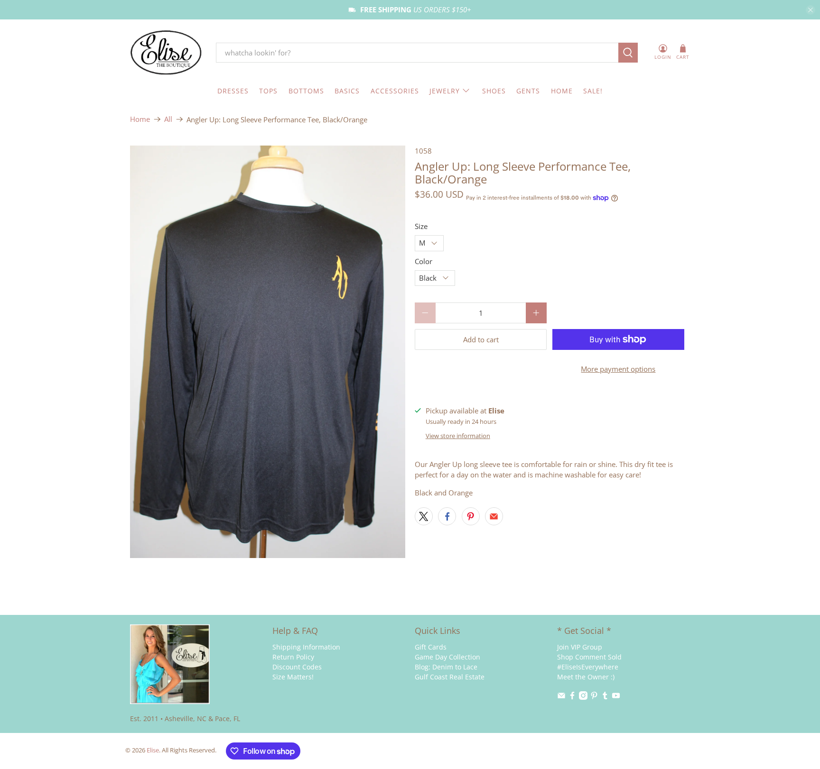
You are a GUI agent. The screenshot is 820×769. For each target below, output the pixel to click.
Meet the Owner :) (586, 676)
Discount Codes (297, 666)
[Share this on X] (424, 516)
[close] (810, 10)
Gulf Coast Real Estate (450, 676)
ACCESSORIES (395, 90)
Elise (153, 750)
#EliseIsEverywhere (587, 666)
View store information (458, 435)
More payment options (618, 369)
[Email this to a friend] (494, 516)
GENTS (528, 90)
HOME (562, 90)
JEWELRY (444, 90)
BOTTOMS (306, 90)
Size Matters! (293, 676)
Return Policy (293, 656)
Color (423, 261)
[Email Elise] (561, 697)
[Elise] (166, 52)
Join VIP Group (579, 646)
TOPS (268, 90)
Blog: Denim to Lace (446, 666)
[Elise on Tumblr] (605, 697)
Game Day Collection (447, 656)
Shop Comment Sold (589, 656)
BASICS (347, 90)
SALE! (593, 90)
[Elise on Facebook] (572, 697)
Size (421, 226)
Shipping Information (306, 646)
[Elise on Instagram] (583, 697)
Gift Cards (431, 646)
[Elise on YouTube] (616, 697)
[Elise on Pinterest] (594, 697)
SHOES (494, 90)
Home (140, 119)
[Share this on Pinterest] (471, 516)
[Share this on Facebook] (447, 516)
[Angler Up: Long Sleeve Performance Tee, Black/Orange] (267, 352)
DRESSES (233, 90)
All (168, 119)
